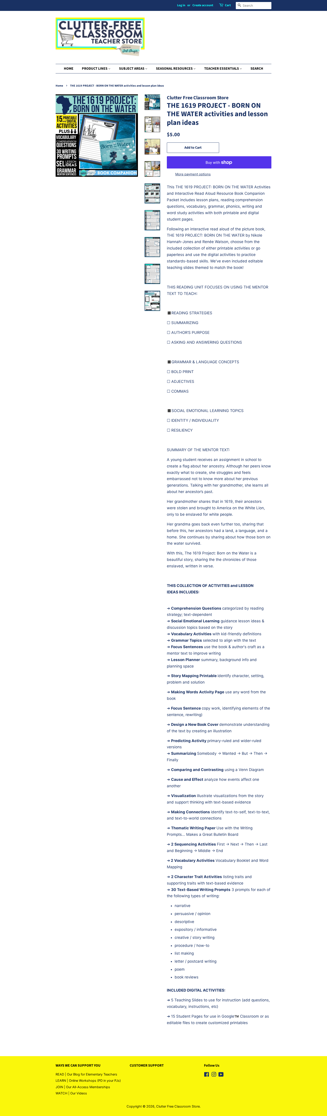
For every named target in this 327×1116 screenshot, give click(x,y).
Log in (181, 5)
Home (59, 86)
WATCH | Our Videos (71, 1093)
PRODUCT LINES (95, 68)
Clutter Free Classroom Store (178, 1106)
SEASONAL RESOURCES (174, 68)
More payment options (193, 174)
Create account (202, 5)
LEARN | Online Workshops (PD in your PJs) (88, 1080)
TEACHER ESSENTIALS (222, 68)
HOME (68, 68)
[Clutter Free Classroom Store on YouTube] (221, 1075)
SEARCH (256, 68)
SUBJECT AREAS (132, 68)
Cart (228, 5)
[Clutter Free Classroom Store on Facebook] (206, 1075)
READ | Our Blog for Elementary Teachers (86, 1074)
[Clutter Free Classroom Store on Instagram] (213, 1075)
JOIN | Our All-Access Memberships (83, 1087)
